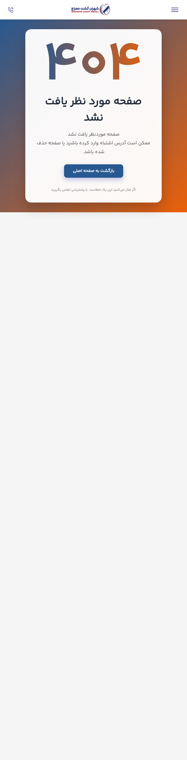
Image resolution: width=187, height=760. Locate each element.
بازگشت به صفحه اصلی (93, 170)
